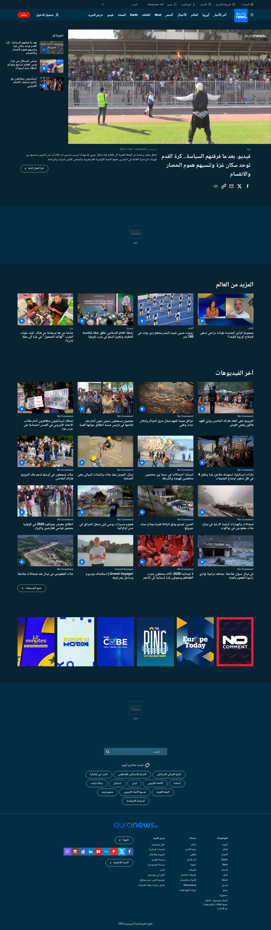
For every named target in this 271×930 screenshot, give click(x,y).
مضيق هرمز (107, 792)
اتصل (162, 870)
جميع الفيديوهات (33, 588)
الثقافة (146, 15)
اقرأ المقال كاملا (36, 168)
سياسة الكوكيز (158, 860)
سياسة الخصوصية (156, 865)
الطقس (193, 854)
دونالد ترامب (97, 783)
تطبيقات (192, 870)
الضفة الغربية (163, 792)
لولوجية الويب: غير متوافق (152, 880)
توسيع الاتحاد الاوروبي (135, 792)
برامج (225, 890)
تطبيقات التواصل (188, 875)
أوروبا (205, 15)
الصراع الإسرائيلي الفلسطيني (132, 774)
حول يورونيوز (158, 844)
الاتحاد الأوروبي (155, 783)
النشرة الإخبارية (121, 863)
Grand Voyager (124, 569)
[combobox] (121, 4)
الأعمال (182, 15)
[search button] (103, 4)
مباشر (23, 14)
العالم (194, 15)
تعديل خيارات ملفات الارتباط (151, 885)
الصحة (122, 15)
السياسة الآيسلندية (135, 801)
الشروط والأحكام (157, 854)
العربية (247, 4)
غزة (71, 328)
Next (158, 15)
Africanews (189, 885)
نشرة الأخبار (190, 850)
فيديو (110, 15)
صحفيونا (223, 895)
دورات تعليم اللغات (187, 890)
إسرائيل (117, 783)
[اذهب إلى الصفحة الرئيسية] (241, 15)
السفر (169, 15)
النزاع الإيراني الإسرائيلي (169, 774)
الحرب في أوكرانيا (99, 774)
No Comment (245, 416)
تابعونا (193, 865)
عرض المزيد (159, 839)
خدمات (192, 839)
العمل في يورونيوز (156, 875)
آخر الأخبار (220, 15)
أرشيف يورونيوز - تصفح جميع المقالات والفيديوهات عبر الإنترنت (215, 904)
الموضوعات (222, 839)
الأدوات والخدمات (188, 880)
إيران (134, 783)
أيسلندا (177, 783)
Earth (134, 15)
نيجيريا (129, 328)
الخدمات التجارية (157, 850)
